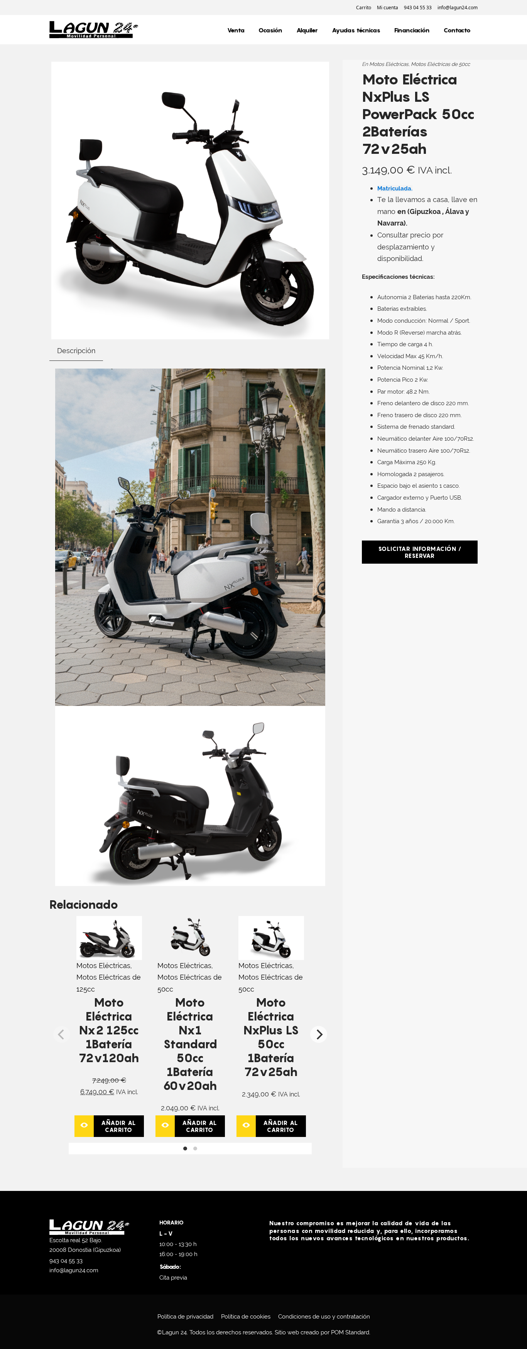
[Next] (318, 1034)
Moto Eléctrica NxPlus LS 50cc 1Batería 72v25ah (271, 1037)
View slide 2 (195, 1148)
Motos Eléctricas (103, 966)
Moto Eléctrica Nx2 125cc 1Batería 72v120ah (109, 1030)
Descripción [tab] (76, 351)
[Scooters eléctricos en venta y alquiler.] (93, 30)
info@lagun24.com (73, 1270)
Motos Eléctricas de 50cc (440, 64)
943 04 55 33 (66, 1260)
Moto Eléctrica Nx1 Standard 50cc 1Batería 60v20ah (190, 1044)
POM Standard (350, 1332)
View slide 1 (185, 1148)
